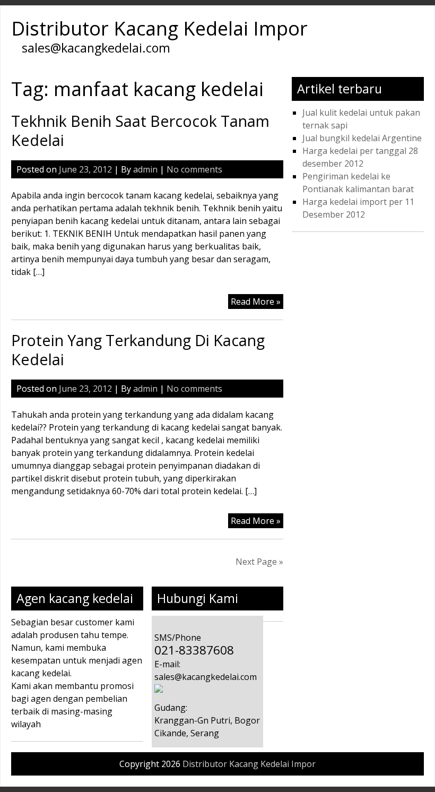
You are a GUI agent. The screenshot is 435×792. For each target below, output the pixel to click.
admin (145, 169)
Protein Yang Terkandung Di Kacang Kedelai (138, 349)
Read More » (256, 301)
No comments (194, 169)
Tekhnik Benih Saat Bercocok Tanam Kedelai (140, 130)
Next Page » (259, 561)
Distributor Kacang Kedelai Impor (159, 28)
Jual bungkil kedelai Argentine (362, 138)
